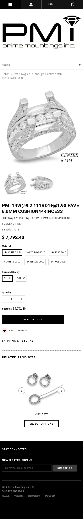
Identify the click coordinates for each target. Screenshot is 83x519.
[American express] (19, 495)
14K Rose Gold (58, 252)
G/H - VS (21, 278)
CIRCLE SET (41, 414)
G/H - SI (7, 278)
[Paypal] (50, 495)
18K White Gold (11, 262)
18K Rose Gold (58, 262)
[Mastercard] (34, 495)
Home (5, 74)
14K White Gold (12, 252)
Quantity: (6, 292)
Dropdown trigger (31, 4)
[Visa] (6, 495)
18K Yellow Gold (34, 262)
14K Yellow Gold (35, 252)
